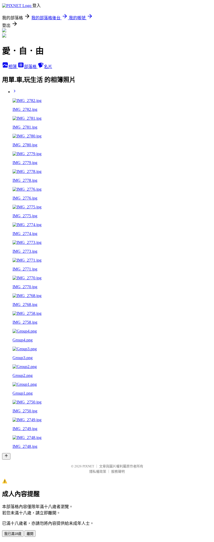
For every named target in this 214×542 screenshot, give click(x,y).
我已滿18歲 (12, 534)
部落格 (31, 66)
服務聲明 (118, 471)
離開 (30, 534)
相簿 (13, 66)
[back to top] (6, 456)
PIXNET (88, 466)
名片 (48, 66)
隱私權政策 (97, 471)
